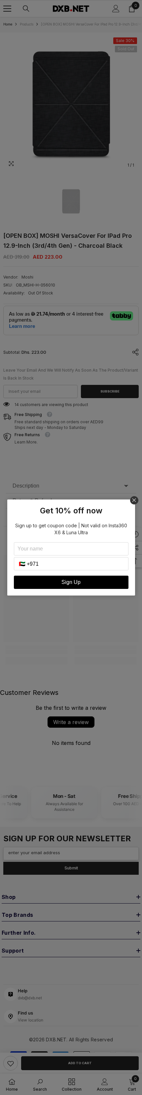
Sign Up (71, 582)
